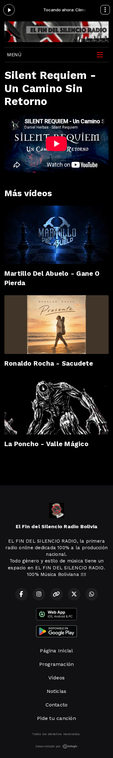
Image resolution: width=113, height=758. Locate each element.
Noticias (57, 691)
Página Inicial (56, 651)
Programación (56, 664)
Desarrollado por (48, 746)
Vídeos (56, 678)
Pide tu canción (56, 718)
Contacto (57, 705)
